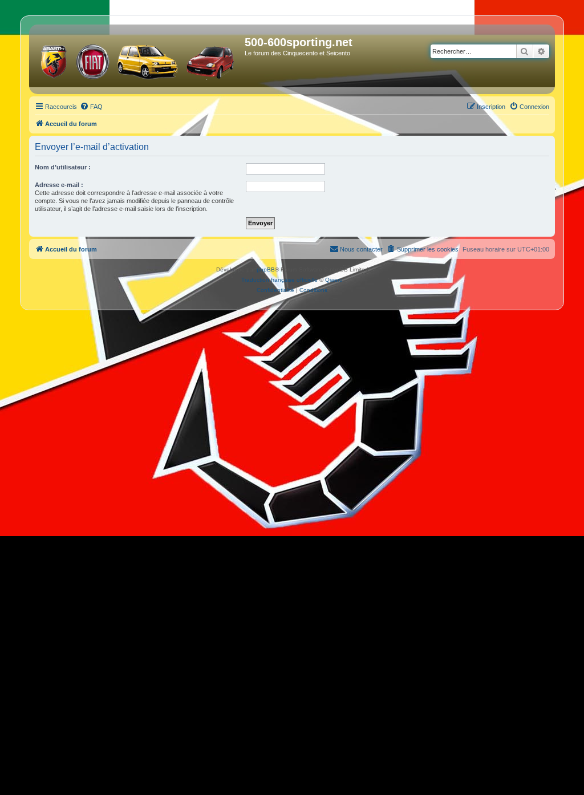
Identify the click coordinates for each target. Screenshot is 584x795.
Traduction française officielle (279, 280)
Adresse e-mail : (59, 184)
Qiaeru (334, 280)
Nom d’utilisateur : (63, 167)
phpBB (266, 269)
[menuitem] (91, 106)
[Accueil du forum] (138, 59)
